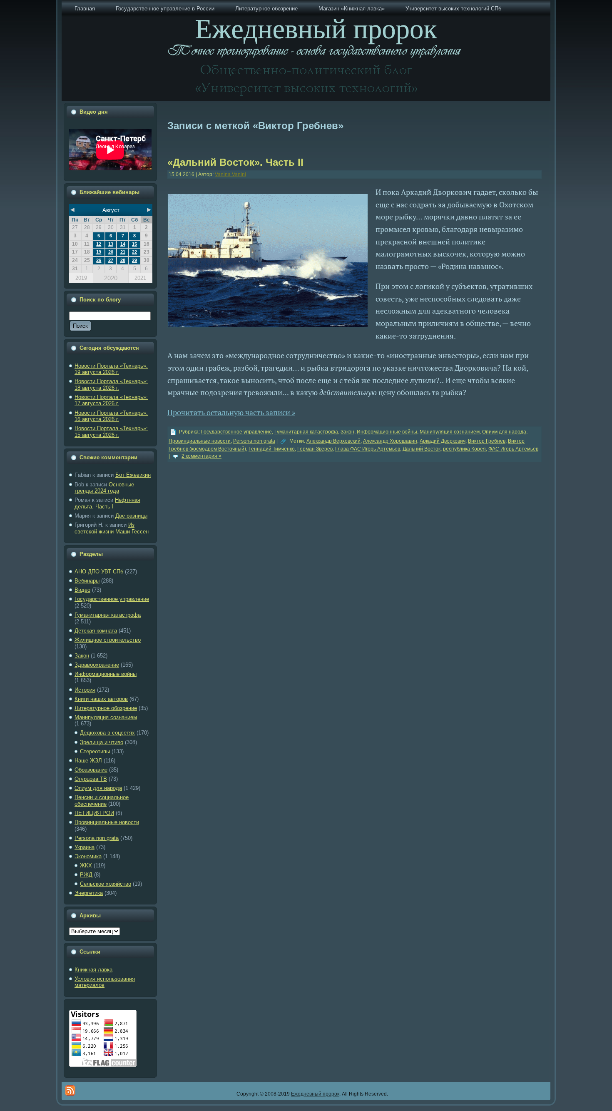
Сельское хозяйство (105, 884)
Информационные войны (106, 674)
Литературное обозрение (106, 708)
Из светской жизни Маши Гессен (112, 528)
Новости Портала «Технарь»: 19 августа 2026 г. (111, 369)
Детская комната (96, 631)
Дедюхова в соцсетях (107, 733)
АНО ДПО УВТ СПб (99, 571)
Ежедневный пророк (315, 1094)
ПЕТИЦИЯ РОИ (94, 813)
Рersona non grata (97, 838)
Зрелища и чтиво (101, 742)
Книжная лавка (93, 970)
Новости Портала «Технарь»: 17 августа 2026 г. (111, 400)
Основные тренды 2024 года (104, 487)
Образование (91, 770)
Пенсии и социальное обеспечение (102, 800)
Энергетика (89, 893)
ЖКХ (86, 865)
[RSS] (70, 1090)
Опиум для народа (98, 788)
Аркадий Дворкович (442, 441)
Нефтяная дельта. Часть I (107, 503)
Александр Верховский (333, 441)
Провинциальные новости (107, 822)
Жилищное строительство (108, 640)
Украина (85, 847)
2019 (81, 278)
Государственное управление (112, 599)
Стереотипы (95, 751)
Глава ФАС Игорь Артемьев (367, 449)
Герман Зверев (315, 449)
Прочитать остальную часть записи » (231, 412)
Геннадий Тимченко (272, 449)
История (85, 690)
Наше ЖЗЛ (88, 760)
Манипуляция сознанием (106, 717)
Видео (82, 590)
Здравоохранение (97, 665)
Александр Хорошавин (390, 441)
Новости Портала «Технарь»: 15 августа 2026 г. (111, 431)
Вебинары (87, 581)
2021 (140, 278)
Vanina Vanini (230, 174)
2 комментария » (201, 456)
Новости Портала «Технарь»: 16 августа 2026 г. (111, 416)
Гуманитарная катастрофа (108, 615)
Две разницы (131, 516)
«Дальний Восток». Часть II (235, 162)
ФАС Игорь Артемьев (513, 449)
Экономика (88, 856)
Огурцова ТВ (91, 779)
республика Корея (464, 449)
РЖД (86, 875)
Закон (82, 656)
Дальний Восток (421, 449)
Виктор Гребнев (486, 441)
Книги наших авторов (101, 699)
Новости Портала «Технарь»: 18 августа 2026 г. (111, 384)
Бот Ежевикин (133, 475)
